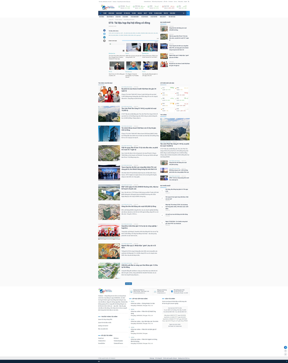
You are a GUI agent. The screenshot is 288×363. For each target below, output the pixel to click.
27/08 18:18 (136, 106)
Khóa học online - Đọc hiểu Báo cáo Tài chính (144, 321)
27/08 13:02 (171, 26)
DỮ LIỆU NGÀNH (125, 16)
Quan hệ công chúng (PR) (105, 319)
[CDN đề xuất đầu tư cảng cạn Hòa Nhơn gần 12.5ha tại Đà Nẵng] (109, 270)
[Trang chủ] (105, 290)
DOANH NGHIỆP (119, 13)
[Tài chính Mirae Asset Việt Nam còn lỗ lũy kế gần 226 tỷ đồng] (109, 133)
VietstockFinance (147, 1)
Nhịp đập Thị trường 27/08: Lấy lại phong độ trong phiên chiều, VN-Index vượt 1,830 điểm (177, 206)
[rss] (188, 1)
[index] (119, 6)
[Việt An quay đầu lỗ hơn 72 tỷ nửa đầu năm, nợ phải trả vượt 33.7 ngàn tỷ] (164, 36)
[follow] (99, 361)
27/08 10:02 (171, 53)
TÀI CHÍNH (134, 13)
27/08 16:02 (171, 44)
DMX (178, 87)
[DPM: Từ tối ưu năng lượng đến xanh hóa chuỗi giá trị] (164, 177)
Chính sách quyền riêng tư (170, 358)
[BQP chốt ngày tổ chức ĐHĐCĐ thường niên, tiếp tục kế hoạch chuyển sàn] (109, 192)
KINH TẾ (145, 13)
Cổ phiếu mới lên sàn (167, 83)
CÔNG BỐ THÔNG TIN (110, 16)
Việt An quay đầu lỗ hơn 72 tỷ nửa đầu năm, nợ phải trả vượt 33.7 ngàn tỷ (179, 38)
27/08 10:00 (168, 225)
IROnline (116, 338)
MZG (178, 103)
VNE (178, 98)
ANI (163, 108)
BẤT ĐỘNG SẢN (127, 13)
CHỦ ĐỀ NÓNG (101, 16)
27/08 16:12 (136, 126)
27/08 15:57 (168, 192)
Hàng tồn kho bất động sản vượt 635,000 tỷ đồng (139, 206)
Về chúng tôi (158, 358)
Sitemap (152, 358)
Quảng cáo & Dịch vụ (183, 358)
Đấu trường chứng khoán (157, 1)
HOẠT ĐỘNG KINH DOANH (127, 86)
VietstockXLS (101, 340)
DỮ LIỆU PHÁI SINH (144, 16)
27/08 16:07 (171, 34)
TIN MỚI (104, 13)
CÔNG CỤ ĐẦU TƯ (163, 16)
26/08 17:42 (136, 263)
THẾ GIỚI (150, 13)
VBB (163, 98)
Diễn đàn (165, 1)
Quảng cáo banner (103, 325)
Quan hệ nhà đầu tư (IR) (104, 322)
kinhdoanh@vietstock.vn (139, 292)
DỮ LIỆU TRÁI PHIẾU (154, 16)
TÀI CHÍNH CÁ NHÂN (158, 13)
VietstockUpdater (118, 340)
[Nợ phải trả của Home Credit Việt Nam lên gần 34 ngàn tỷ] (164, 64)
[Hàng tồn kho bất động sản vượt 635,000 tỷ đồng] (164, 28)
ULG (163, 87)
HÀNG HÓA (140, 13)
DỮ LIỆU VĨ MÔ (118, 16)
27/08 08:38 (168, 215)
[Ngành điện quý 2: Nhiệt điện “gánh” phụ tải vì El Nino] (164, 56)
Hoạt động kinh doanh (174, 160)
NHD (178, 108)
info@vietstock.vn (161, 292)
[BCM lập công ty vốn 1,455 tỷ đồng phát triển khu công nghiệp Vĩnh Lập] (164, 170)
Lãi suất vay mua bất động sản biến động (177, 214)
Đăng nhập (180, 1)
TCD (163, 93)
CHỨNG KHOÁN (111, 13)
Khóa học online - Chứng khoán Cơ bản (143, 303)
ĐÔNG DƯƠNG (172, 13)
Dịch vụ (175, 1)
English (185, 1)
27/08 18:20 (171, 61)
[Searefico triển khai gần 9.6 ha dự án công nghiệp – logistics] (109, 231)
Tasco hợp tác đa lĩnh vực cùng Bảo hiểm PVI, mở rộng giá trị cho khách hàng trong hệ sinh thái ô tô (178, 48)
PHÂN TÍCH (166, 13)
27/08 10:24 (136, 224)
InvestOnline (101, 343)
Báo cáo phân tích (103, 329)
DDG (163, 103)
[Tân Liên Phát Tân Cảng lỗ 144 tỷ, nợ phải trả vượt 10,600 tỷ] (109, 113)
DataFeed (101, 338)
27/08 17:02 (168, 210)
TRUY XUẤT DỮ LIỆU (172, 16)
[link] (184, 13)
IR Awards (171, 1)
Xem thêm (128, 283)
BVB (178, 93)
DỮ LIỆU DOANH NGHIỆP (135, 16)
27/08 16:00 (136, 184)
